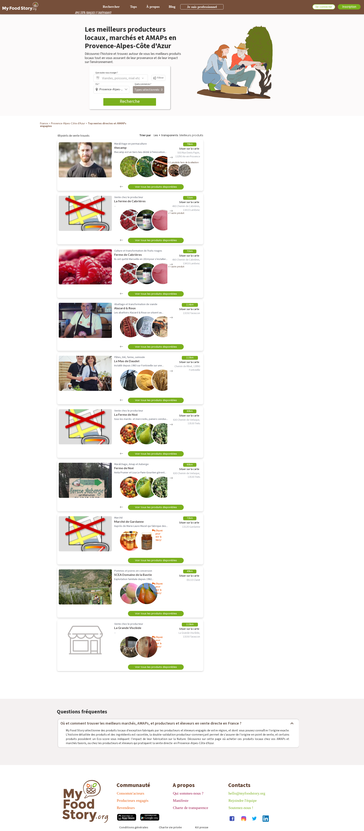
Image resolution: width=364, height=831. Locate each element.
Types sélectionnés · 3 (148, 90)
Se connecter (323, 7)
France (44, 123)
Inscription (349, 7)
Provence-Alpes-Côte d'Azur (68, 123)
